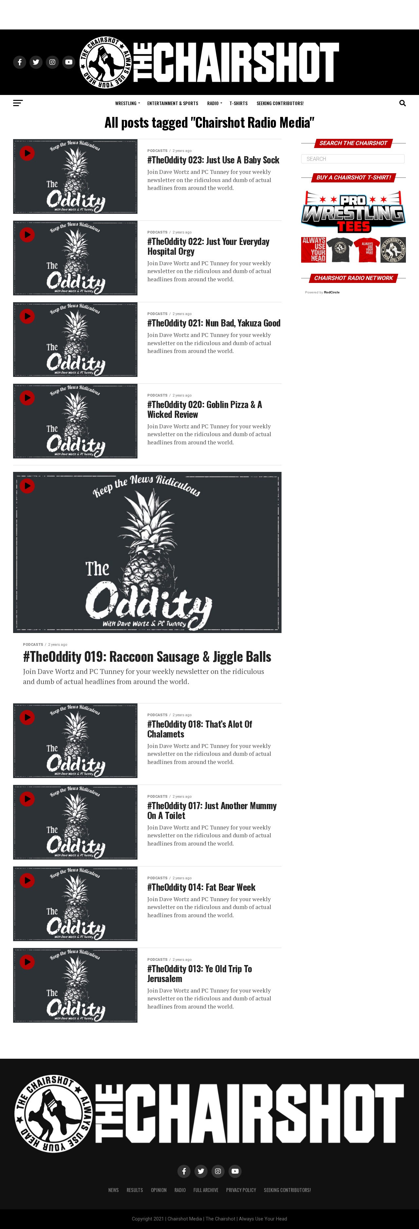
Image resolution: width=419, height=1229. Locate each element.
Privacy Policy (241, 1189)
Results (135, 1189)
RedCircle (332, 292)
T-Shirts (238, 103)
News (113, 1189)
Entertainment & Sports (172, 103)
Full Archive (205, 1189)
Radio (213, 103)
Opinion (159, 1189)
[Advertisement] (209, 14)
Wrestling (126, 103)
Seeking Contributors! (280, 103)
